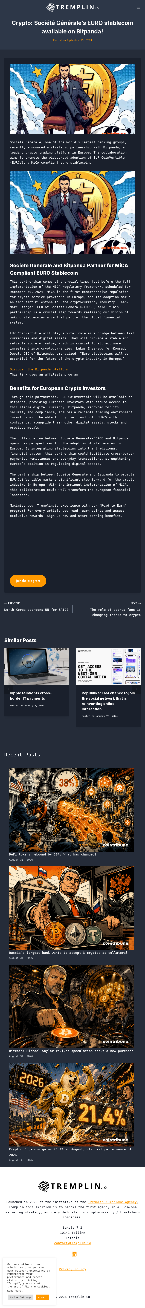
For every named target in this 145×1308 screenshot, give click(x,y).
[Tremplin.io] (72, 7)
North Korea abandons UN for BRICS (36, 607)
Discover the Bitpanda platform (39, 369)
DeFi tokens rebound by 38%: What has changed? (53, 854)
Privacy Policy (72, 1269)
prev (8, 689)
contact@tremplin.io (72, 1243)
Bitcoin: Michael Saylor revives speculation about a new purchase (71, 1051)
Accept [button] (42, 1297)
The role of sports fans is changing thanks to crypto (115, 609)
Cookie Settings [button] (20, 1297)
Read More (14, 1290)
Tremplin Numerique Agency (112, 1202)
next (136, 689)
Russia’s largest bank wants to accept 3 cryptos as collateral (68, 953)
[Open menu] (138, 7)
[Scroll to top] (136, 1293)
